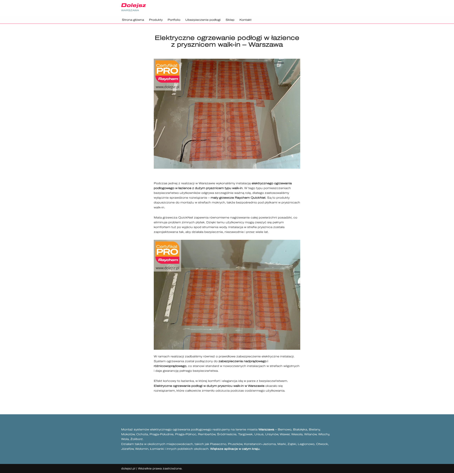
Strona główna (133, 19)
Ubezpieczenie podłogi (203, 19)
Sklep (230, 19)
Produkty (156, 19)
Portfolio (174, 19)
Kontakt (245, 19)
